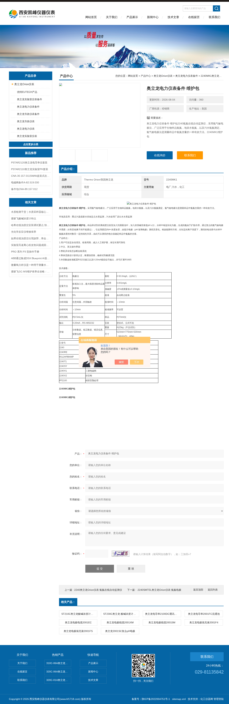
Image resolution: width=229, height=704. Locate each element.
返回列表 (213, 589)
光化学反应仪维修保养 (23, 231)
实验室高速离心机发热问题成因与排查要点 (30, 245)
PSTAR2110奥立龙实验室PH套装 (29, 169)
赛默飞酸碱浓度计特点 (23, 218)
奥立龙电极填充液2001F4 (203, 622)
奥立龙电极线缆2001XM (120, 622)
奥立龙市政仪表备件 (28, 114)
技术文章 (173, 17)
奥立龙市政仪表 (26, 121)
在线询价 (159, 155)
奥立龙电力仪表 (26, 128)
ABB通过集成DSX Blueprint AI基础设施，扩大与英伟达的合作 (30, 258)
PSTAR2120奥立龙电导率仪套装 (29, 162)
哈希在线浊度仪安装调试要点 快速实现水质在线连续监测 (30, 225)
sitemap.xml (179, 699)
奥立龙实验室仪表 (27, 136)
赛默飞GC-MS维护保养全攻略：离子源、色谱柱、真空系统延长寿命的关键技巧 (30, 271)
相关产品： (68, 601)
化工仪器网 (206, 699)
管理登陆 (219, 699)
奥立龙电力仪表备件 (28, 106)
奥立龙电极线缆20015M (161, 622)
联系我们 (214, 17)
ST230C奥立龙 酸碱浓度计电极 (120, 613)
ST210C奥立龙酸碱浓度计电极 (78, 613)
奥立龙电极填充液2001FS (78, 631)
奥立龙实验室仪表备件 (29, 99)
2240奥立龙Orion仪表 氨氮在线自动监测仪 (98, 589)
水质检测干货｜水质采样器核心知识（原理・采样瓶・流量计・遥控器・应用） (30, 211)
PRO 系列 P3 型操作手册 (25, 251)
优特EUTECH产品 (27, 92)
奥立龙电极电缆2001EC (78, 622)
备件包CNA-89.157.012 (24, 189)
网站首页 (91, 17)
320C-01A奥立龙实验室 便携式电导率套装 (58, 680)
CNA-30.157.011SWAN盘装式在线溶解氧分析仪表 (30, 175)
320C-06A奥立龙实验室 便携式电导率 (58, 671)
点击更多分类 (30, 144)
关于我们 (111, 17)
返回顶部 (198, 589)
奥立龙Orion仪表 (24, 84)
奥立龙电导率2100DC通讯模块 (162, 613)
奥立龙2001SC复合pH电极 (120, 631)
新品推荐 (30, 152)
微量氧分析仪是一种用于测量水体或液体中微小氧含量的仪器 (30, 264)
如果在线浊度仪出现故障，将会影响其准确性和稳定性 (30, 238)
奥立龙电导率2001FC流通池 (204, 613)
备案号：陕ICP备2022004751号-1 (151, 699)
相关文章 (30, 202)
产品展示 (132, 17)
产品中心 (146, 75)
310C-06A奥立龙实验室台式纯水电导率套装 (58, 663)
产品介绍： (68, 168)
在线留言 (194, 17)
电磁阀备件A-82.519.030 (25, 182)
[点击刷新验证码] (121, 554)
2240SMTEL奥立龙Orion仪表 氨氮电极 (159, 589)
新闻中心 (153, 17)
